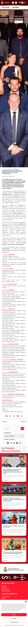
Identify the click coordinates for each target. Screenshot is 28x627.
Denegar (14, 618)
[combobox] (12, 428)
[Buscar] (22, 428)
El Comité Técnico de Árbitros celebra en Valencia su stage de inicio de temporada (14, 499)
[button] (26, 601)
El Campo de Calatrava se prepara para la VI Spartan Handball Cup (13, 552)
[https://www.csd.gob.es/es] (7, 577)
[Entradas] (13, 3)
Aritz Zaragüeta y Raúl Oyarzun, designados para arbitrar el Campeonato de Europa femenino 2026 (13, 471)
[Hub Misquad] (22, 3)
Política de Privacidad (15, 625)
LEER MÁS (5, 480)
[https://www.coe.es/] (23, 577)
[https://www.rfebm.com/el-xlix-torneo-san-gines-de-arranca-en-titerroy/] (14, 518)
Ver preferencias (14, 622)
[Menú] (26, 2)
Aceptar (14, 614)
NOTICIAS (5, 7)
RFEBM (7, 2)
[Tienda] (16, 3)
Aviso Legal (22, 625)
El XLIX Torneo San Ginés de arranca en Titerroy (13, 526)
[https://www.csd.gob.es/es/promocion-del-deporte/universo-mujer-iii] (16, 577)
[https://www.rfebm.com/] (2, 2)
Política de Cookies (7, 625)
